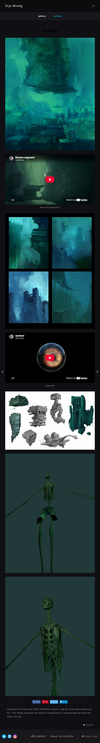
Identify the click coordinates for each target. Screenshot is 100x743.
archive (58, 16)
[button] (88, 725)
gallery (42, 16)
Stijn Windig (14, 6)
